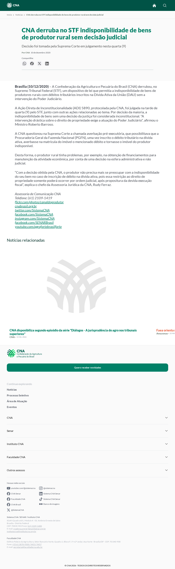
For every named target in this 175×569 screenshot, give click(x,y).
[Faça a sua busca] (164, 5)
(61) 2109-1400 (35, 526)
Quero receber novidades (87, 367)
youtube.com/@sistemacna (23, 488)
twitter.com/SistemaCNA (32, 210)
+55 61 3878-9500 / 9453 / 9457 (27, 544)
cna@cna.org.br (20, 528)
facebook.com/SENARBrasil (34, 222)
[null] (24, 63)
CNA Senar (16, 493)
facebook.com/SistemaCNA (34, 214)
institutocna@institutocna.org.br (21, 531)
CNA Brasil (16, 504)
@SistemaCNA (17, 510)
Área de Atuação (17, 401)
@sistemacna (49, 488)
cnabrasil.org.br (26, 206)
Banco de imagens (51, 504)
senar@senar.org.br (37, 528)
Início (9, 14)
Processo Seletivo (18, 395)
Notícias (19, 14)
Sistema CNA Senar (51, 493)
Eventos (12, 406)
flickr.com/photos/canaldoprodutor (39, 202)
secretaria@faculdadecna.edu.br (28, 547)
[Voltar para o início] (154, 5)
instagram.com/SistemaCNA (35, 218)
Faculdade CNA (18, 499)
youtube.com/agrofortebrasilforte (38, 226)
